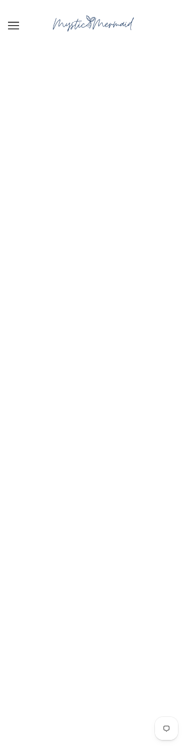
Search (94, 641)
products (116, 182)
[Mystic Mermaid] (94, 35)
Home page (107, 171)
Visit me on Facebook (94, 671)
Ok (151, 584)
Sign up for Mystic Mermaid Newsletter (94, 656)
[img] (83, 473)
